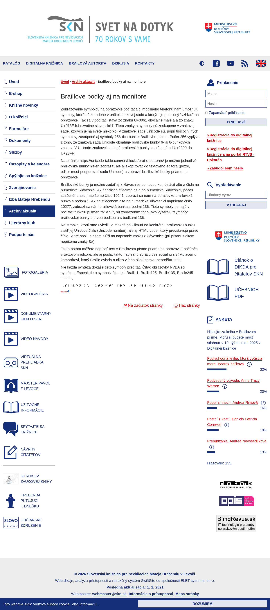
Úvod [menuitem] (14, 81)
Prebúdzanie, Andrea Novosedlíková (236, 441)
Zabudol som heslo (226, 168)
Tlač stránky (189, 305)
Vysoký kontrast (202, 63)
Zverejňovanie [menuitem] (22, 187)
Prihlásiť (236, 122)
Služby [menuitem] (15, 152)
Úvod (65, 81)
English (261, 63)
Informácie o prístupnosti (151, 594)
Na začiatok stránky (145, 305)
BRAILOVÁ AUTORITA (87, 63)
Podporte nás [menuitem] (21, 234)
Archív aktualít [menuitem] (22, 211)
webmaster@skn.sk (109, 594)
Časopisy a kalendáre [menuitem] (29, 164)
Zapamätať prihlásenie (226, 113)
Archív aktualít (83, 81)
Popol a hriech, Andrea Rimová (232, 402)
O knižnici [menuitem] (18, 117)
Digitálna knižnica (44, 63)
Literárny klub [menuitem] (22, 223)
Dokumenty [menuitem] (20, 140)
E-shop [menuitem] (15, 93)
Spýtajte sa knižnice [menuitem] (28, 175)
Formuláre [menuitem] (19, 128)
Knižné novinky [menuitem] (23, 105)
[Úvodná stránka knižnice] (135, 28)
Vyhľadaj (236, 205)
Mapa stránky (187, 594)
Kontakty (145, 63)
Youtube (230, 63)
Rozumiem (202, 604)
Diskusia (120, 63)
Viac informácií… (85, 604)
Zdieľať (64, 292)
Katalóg (11, 63)
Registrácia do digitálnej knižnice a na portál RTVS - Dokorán (230, 154)
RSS (245, 63)
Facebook (216, 63)
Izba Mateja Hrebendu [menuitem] (29, 199)
